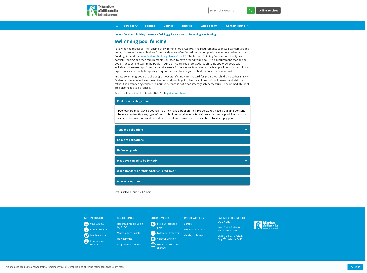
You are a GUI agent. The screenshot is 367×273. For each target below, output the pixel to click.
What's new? (209, 25)
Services (129, 25)
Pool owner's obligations (133, 101)
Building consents (146, 34)
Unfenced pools (127, 150)
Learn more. (118, 266)
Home (118, 34)
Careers (188, 223)
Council (168, 25)
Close (357, 267)
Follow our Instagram (168, 233)
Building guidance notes (172, 34)
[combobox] (226, 10)
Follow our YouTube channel (168, 246)
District (187, 25)
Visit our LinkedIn (166, 238)
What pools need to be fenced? (137, 160)
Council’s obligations (130, 140)
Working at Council (194, 229)
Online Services (268, 10)
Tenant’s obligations (130, 129)
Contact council (236, 25)
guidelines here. (176, 93)
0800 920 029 (97, 223)
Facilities (149, 25)
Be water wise (124, 238)
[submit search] (251, 10)
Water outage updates (129, 233)
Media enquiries (99, 235)
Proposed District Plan (129, 244)
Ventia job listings (193, 235)
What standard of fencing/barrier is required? (146, 171)
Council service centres (98, 242)
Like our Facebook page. (167, 225)
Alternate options (128, 181)
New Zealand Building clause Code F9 (163, 56)
